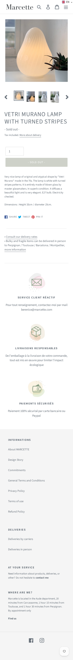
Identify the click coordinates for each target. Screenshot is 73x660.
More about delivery (30, 135)
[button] (67, 2)
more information (15, 250)
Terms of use (16, 501)
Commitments (17, 470)
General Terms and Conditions (26, 481)
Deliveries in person (20, 549)
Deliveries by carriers (20, 539)
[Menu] (65, 7)
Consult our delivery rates (21, 237)
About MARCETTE (18, 450)
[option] (19, 96)
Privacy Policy (16, 491)
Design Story (15, 460)
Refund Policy (16, 512)
